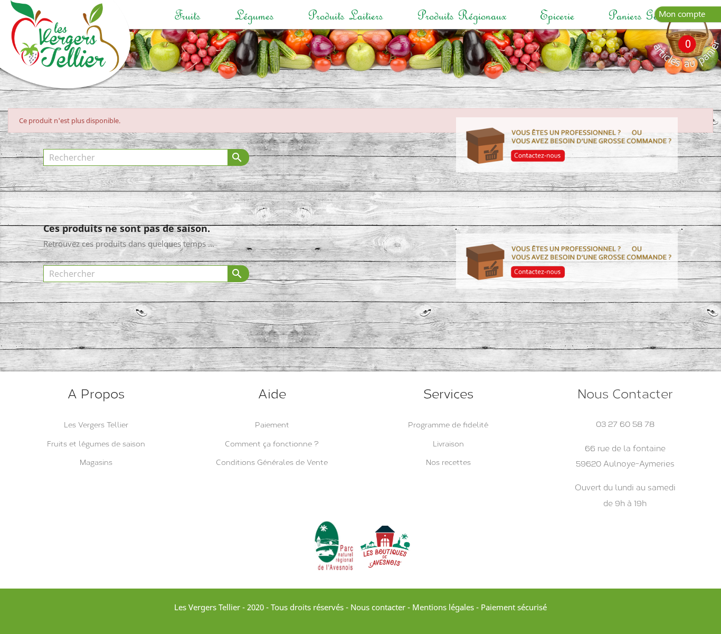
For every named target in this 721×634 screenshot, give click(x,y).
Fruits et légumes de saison (96, 444)
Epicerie (557, 15)
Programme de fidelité (448, 425)
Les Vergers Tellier (96, 425)
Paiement (272, 425)
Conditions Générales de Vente (272, 462)
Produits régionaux (461, 15)
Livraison (448, 444)
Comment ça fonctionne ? (272, 444)
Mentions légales (443, 607)
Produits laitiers (345, 15)
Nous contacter (377, 607)
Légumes (254, 15)
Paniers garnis (641, 15)
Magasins (96, 462)
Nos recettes (448, 462)
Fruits (187, 15)
